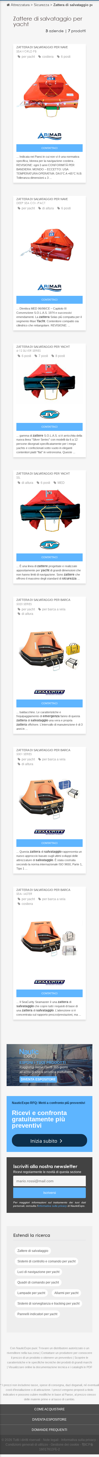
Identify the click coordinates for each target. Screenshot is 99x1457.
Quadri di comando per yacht (38, 1282)
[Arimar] (49, 135)
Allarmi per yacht (66, 1293)
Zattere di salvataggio (32, 1251)
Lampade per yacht (31, 1293)
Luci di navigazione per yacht (38, 1272)
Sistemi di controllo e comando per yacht (46, 1261)
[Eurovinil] (49, 413)
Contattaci (49, 148)
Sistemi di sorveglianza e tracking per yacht (48, 1303)
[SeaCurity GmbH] (49, 691)
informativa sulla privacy (52, 1205)
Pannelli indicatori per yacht (37, 1314)
